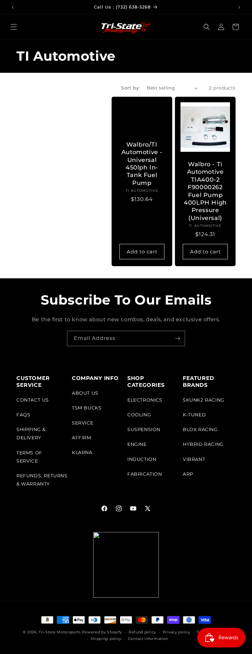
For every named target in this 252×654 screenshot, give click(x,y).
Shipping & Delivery (31, 433)
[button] (14, 27)
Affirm (81, 438)
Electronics (144, 400)
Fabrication (144, 474)
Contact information (148, 638)
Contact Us (32, 400)
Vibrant (194, 459)
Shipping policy (106, 638)
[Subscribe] (177, 338)
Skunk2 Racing (203, 400)
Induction (141, 459)
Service (82, 423)
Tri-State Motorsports (60, 632)
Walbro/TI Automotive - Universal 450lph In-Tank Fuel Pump (141, 164)
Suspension (143, 429)
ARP (188, 474)
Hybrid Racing (203, 444)
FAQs (23, 415)
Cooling (139, 415)
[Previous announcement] (13, 7)
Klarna (82, 452)
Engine (137, 444)
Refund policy (142, 632)
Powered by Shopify (102, 632)
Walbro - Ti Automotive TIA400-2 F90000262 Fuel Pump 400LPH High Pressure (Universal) (205, 191)
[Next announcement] (239, 7)
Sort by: (130, 88)
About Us (85, 393)
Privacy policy (176, 632)
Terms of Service (29, 457)
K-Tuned (194, 415)
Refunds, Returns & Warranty (42, 480)
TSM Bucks (86, 408)
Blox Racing (200, 429)
